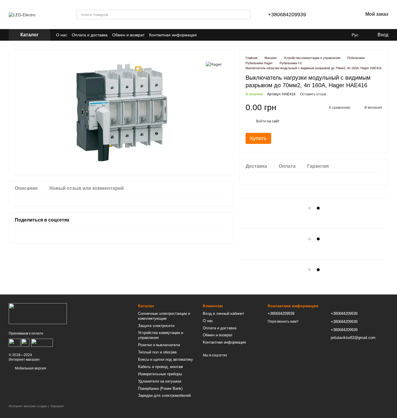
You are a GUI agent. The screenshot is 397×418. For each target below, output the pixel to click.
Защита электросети (156, 326)
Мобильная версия (30, 368)
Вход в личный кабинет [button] (223, 313)
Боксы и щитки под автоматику (165, 359)
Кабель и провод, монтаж (160, 367)
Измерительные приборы (160, 374)
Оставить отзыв (313, 94)
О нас (61, 35)
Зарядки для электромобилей (164, 395)
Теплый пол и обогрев (157, 352)
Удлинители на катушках (160, 381)
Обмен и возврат (128, 35)
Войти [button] (261, 121)
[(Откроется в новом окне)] (42, 342)
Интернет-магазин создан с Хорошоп (36, 406)
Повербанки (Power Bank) (160, 388)
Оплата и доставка (90, 35)
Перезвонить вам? (283, 321)
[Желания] (343, 14)
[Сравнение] (328, 14)
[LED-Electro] (38, 313)
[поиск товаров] (246, 14)
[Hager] (213, 64)
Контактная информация (173, 35)
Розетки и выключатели (159, 345)
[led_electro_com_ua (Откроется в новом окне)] (205, 35)
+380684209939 (287, 14)
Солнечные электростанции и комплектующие (164, 316)
